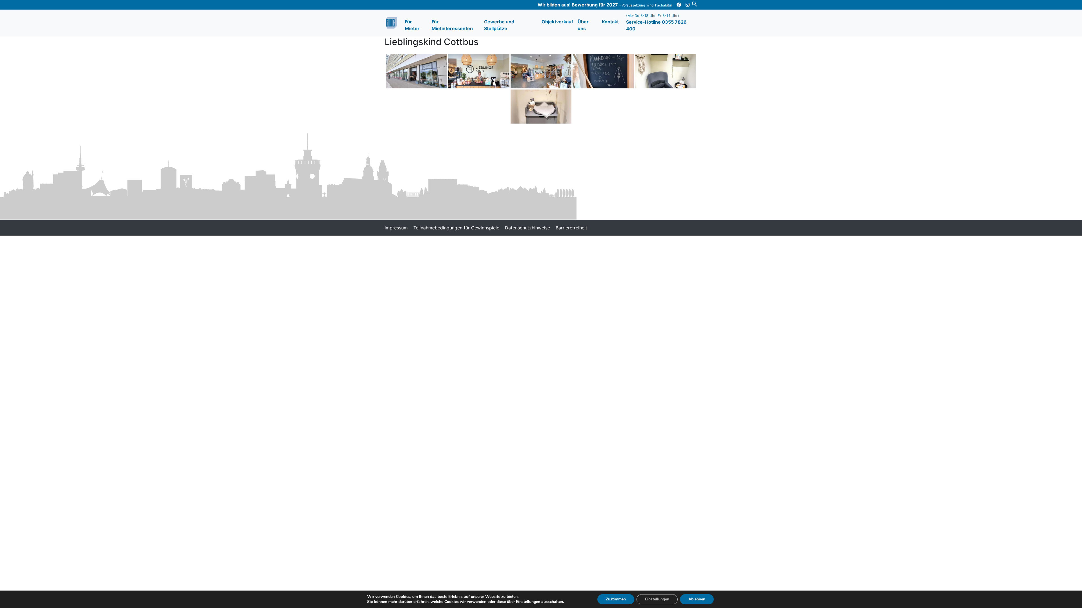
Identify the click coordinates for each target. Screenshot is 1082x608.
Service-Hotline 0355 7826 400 (656, 23)
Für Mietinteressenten (452, 25)
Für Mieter (412, 25)
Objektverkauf (557, 21)
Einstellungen (657, 599)
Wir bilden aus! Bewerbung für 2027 (605, 5)
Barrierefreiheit (571, 228)
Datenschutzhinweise (527, 228)
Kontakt (610, 21)
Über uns (583, 25)
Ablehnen (696, 599)
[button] (694, 3)
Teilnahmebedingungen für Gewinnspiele (456, 228)
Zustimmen (616, 599)
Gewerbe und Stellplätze (499, 25)
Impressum (396, 228)
